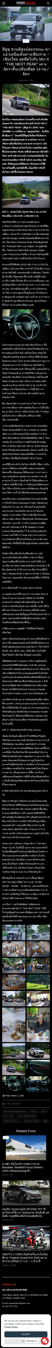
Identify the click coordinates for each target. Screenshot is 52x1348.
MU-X (43, 1111)
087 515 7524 (11, 1306)
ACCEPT (26, 1334)
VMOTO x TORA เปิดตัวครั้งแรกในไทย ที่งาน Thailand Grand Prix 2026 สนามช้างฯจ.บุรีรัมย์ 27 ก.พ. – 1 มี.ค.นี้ (25, 1258)
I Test (26, 41)
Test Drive (16, 1104)
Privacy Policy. (11, 1327)
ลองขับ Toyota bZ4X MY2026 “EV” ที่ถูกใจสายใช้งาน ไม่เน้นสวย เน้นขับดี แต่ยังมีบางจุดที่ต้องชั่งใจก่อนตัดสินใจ (25, 1212)
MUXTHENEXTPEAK (27, 1116)
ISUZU (34, 1111)
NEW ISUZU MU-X (12, 1121)
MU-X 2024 (8, 1116)
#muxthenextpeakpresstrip (15, 1111)
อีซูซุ (45, 1121)
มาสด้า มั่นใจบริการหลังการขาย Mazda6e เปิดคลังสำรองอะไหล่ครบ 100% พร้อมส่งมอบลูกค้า (22, 1167)
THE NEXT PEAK (31, 1121)
